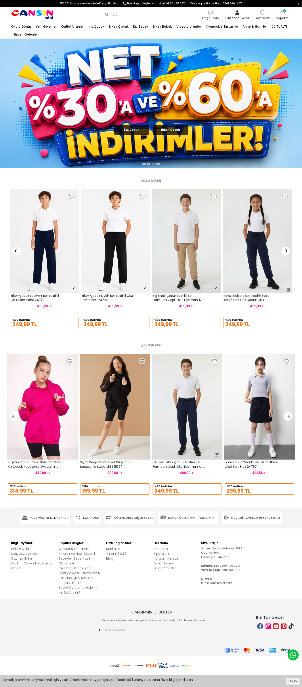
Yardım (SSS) (116, 553)
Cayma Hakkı (21, 558)
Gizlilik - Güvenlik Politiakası (32, 563)
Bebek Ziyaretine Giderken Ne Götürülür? (79, 590)
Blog (109, 558)
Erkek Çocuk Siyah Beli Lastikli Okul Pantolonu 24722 (108, 297)
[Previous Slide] (16, 251)
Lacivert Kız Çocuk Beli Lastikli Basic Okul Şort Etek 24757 (251, 464)
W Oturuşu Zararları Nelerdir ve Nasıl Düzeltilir (78, 551)
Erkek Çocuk (170, 129)
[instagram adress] (268, 626)
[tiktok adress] (291, 626)
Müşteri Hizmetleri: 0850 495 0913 (166, 3)
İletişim (16, 568)
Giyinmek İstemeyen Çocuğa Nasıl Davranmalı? (80, 570)
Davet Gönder (165, 568)
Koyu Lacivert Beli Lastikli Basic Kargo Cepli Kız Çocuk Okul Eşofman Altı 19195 (247, 300)
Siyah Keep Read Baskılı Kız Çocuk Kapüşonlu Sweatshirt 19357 (105, 464)
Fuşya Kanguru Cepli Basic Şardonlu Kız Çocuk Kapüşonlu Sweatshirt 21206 (35, 466)
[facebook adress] (260, 626)
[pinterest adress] (284, 626)
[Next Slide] (285, 251)
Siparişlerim (163, 553)
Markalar (113, 549)
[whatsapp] (293, 655)
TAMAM (293, 681)
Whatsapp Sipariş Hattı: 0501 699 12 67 (216, 3)
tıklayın (187, 680)
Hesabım (161, 549)
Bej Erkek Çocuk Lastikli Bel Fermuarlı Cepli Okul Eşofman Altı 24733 (178, 300)
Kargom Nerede (166, 558)
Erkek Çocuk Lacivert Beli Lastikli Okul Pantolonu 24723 (35, 297)
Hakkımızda (20, 549)
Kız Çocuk (131, 129)
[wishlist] (71, 196)
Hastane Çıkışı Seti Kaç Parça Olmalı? (76, 580)
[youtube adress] (276, 626)
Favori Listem (164, 563)
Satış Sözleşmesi (24, 553)
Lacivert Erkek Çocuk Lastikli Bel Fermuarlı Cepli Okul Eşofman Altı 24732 (178, 466)
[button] (144, 164)
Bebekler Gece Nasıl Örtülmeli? (74, 561)
